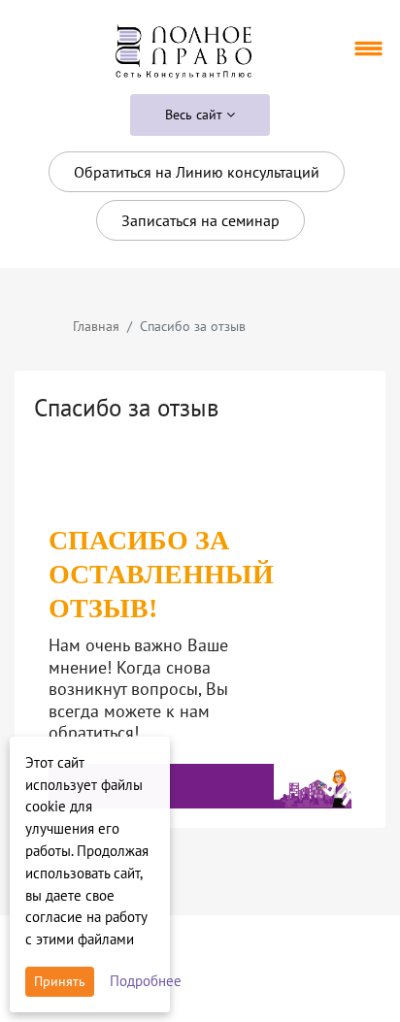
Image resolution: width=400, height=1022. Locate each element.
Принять (59, 981)
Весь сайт (195, 114)
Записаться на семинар (200, 220)
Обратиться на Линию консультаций (196, 171)
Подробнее (146, 981)
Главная (96, 326)
